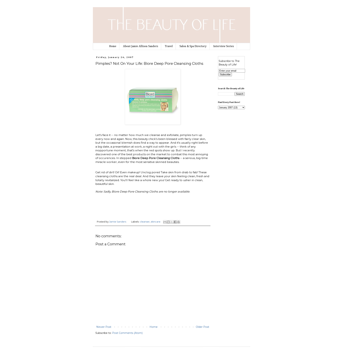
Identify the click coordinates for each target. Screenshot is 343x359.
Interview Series (223, 46)
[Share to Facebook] (175, 222)
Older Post (202, 326)
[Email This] (165, 222)
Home (112, 46)
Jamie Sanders (118, 221)
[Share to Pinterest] (178, 222)
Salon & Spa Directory (193, 46)
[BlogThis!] (168, 222)
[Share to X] (171, 222)
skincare (155, 221)
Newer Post (103, 326)
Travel (169, 46)
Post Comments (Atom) (127, 333)
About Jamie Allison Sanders (140, 46)
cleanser (145, 221)
